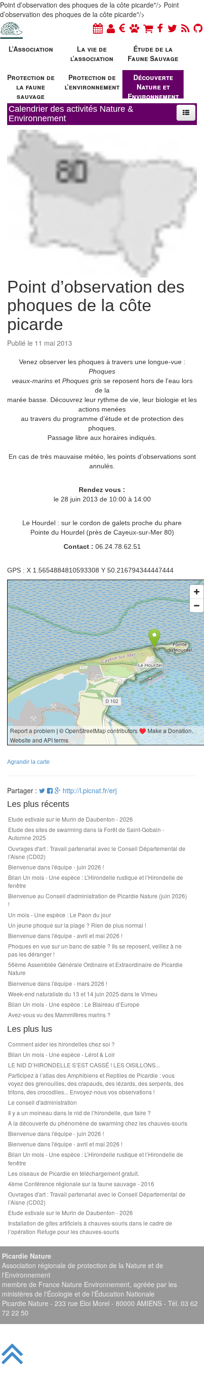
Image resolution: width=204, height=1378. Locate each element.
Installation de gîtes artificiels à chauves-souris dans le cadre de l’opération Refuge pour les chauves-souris (90, 1227)
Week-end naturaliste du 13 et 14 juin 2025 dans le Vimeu (83, 994)
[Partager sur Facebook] (50, 790)
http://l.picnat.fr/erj (90, 790)
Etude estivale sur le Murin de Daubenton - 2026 (70, 819)
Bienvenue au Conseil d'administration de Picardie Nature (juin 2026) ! (97, 900)
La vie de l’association (91, 53)
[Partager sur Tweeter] (43, 790)
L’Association (31, 49)
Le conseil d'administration (42, 1102)
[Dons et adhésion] (122, 27)
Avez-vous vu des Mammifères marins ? (59, 1015)
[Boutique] (148, 27)
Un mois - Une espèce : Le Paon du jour (59, 915)
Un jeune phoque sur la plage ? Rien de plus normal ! (77, 925)
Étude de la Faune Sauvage (153, 53)
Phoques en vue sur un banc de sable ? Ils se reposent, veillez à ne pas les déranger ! (95, 950)
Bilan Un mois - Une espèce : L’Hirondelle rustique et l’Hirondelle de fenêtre (95, 881)
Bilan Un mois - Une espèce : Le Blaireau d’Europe (73, 1004)
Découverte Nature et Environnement (153, 85)
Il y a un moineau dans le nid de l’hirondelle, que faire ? (79, 1113)
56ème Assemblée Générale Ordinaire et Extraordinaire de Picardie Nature (95, 968)
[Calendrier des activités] (97, 27)
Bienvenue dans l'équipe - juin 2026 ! (56, 867)
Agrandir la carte (28, 762)
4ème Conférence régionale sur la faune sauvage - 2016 (81, 1184)
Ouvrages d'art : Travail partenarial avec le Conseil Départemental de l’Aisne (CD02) (96, 852)
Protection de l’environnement (92, 81)
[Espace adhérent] (111, 27)
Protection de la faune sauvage (31, 85)
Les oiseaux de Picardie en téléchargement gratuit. (73, 1173)
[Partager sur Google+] (58, 790)
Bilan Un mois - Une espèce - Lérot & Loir (61, 1054)
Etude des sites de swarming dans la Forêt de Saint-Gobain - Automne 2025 (86, 833)
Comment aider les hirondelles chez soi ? (61, 1044)
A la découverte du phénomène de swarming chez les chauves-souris (97, 1123)
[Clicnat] (134, 27)
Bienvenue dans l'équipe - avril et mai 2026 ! (65, 935)
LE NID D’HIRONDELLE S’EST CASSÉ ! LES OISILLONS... (84, 1065)
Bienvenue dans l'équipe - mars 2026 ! (57, 983)
